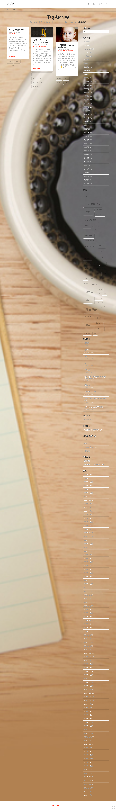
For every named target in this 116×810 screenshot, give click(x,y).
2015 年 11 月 (88, 624)
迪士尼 (99, 329)
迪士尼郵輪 (87, 333)
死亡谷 (97, 302)
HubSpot (86, 440)
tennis (102, 257)
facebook (90, 246)
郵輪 (95, 333)
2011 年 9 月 (87, 787)
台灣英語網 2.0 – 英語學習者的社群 (94, 464)
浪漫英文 (86, 121)
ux (104, 263)
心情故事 (86, 92)
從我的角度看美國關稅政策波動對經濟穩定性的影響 (95, 377)
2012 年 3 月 (87, 769)
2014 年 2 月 (87, 686)
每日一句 (35, 82)
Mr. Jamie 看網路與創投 (90, 447)
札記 (10, 4)
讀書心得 (86, 169)
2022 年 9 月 (87, 503)
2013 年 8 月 (87, 707)
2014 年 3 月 (87, 682)
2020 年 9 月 (87, 536)
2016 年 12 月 (88, 594)
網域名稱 (88, 316)
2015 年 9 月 (87, 627)
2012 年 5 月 (87, 762)
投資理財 (86, 96)
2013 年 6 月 (87, 715)
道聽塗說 (86, 172)
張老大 (100, 289)
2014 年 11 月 (88, 653)
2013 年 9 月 (87, 704)
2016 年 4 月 (87, 613)
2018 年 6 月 (87, 576)
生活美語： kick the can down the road (41, 41)
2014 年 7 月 (87, 667)
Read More (12, 56)
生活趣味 (86, 139)
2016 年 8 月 (87, 605)
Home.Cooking (88, 48)
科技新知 (86, 143)
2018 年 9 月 (87, 569)
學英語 (17, 61)
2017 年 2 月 (87, 587)
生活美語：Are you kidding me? (66, 46)
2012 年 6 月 (87, 758)
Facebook (86, 45)
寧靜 (85, 363)
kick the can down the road (42, 74)
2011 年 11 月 (88, 780)
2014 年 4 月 (87, 678)
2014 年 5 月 (87, 675)
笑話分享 (86, 147)
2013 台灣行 (99, 214)
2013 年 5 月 (87, 718)
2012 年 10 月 (88, 744)
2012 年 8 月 (87, 751)
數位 (104, 293)
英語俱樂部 (99, 323)
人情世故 (86, 56)
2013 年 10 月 (88, 700)
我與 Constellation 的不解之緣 (93, 407)
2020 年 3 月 (87, 554)
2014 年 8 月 (87, 664)
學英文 (10, 61)
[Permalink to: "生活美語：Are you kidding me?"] (67, 34)
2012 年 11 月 (88, 740)
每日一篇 (11, 33)
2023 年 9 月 (87, 485)
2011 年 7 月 (87, 795)
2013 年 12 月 (88, 693)
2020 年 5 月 (87, 547)
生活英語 (36, 46)
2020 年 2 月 (87, 558)
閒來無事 (86, 176)
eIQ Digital (87, 41)
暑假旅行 (99, 298)
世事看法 (86, 52)
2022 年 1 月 (87, 511)
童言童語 (91, 309)
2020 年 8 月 (87, 540)
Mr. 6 (85, 443)
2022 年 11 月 (88, 496)
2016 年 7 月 (87, 609)
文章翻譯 (86, 99)
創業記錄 (86, 67)
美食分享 (86, 158)
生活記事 (86, 136)
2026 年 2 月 (87, 474)
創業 (86, 278)
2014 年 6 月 (87, 671)
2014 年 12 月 (88, 649)
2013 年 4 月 (87, 722)
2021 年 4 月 (87, 514)
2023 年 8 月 (87, 489)
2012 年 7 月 (87, 755)
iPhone (87, 258)
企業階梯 (86, 59)
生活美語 (43, 82)
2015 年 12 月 (88, 620)
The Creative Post (88, 419)
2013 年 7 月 (87, 711)
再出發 (86, 63)
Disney (88, 235)
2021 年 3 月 (87, 518)
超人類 (86, 343)
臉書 (88, 325)
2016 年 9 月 (87, 602)
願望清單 (86, 179)
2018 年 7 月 (87, 573)
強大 (85, 356)
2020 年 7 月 (87, 544)
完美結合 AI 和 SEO (90, 392)
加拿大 (92, 278)
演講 (103, 302)
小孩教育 (86, 81)
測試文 (86, 129)
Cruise (96, 225)
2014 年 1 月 (87, 689)
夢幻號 (86, 283)
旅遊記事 (86, 103)
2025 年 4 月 (87, 482)
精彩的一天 (87, 350)
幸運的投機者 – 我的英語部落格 (93, 430)
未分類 (86, 110)
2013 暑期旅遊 (91, 220)
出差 (104, 274)
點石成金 (87, 370)
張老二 (89, 292)
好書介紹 (86, 78)
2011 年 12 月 (88, 777)
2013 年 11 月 (88, 696)
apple (87, 226)
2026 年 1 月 (87, 478)
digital (97, 229)
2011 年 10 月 (88, 784)
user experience (91, 263)
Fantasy (101, 245)
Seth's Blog (87, 450)
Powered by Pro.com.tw (58, 802)
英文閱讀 (86, 161)
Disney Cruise (89, 241)
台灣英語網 (87, 70)
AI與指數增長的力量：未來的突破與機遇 (95, 399)
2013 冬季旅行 (99, 210)
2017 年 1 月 (87, 591)
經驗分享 (86, 150)
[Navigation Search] (106, 4)
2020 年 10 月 (88, 533)
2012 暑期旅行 (93, 204)
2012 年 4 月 (87, 766)
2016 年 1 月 (87, 616)
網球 (98, 317)
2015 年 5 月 (87, 642)
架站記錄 (86, 114)
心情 (99, 293)
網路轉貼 (86, 154)
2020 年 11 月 (88, 529)
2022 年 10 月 (88, 500)
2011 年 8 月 (87, 791)
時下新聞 (86, 107)
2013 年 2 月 (87, 729)
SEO (95, 257)
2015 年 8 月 (87, 631)
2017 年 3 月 (87, 584)
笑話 (104, 306)
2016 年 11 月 (88, 598)
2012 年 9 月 (87, 747)
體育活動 (86, 183)
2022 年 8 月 (87, 507)
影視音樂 (86, 85)
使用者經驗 (99, 268)
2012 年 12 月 (88, 736)
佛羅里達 (88, 269)
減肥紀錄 (86, 125)
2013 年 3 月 (87, 726)
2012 (88, 196)
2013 (88, 212)
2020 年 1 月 (87, 562)
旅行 (88, 300)
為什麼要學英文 (12, 66)
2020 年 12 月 (88, 525)
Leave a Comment (19, 33)
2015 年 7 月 (87, 634)
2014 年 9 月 (87, 660)
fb (102, 251)
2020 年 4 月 (87, 551)
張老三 (95, 284)
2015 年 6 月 (87, 638)
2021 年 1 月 (87, 522)
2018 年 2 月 (87, 580)
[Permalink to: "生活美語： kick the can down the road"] (42, 32)
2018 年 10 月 (88, 565)
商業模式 (86, 74)
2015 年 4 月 (87, 645)
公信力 (97, 273)
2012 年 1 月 (87, 773)
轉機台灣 (87, 385)
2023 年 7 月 (87, 493)
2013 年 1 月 (87, 733)
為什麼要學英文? (16, 30)
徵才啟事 (86, 89)
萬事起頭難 (87, 165)
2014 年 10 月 (88, 656)
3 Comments (43, 46)
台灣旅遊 (100, 279)
